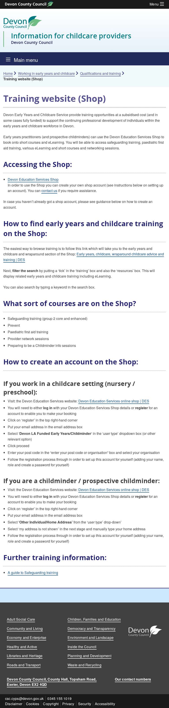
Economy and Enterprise (26, 637)
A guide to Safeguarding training (33, 572)
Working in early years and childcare (46, 73)
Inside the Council (82, 646)
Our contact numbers (133, 678)
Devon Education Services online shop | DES (113, 400)
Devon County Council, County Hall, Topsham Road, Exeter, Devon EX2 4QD (52, 681)
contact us (49, 190)
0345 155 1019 (59, 698)
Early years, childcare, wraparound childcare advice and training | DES (83, 256)
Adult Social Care (21, 619)
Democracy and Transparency (92, 628)
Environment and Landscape (91, 637)
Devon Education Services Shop (33, 179)
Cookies (32, 703)
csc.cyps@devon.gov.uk (24, 698)
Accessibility (105, 703)
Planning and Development (89, 655)
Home (8, 73)
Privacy (68, 703)
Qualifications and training (100, 73)
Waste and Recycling (84, 664)
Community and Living (25, 628)
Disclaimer (13, 703)
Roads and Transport (23, 664)
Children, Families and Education (94, 619)
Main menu (26, 59)
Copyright (51, 703)
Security (84, 703)
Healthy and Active (22, 646)
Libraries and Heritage (24, 655)
